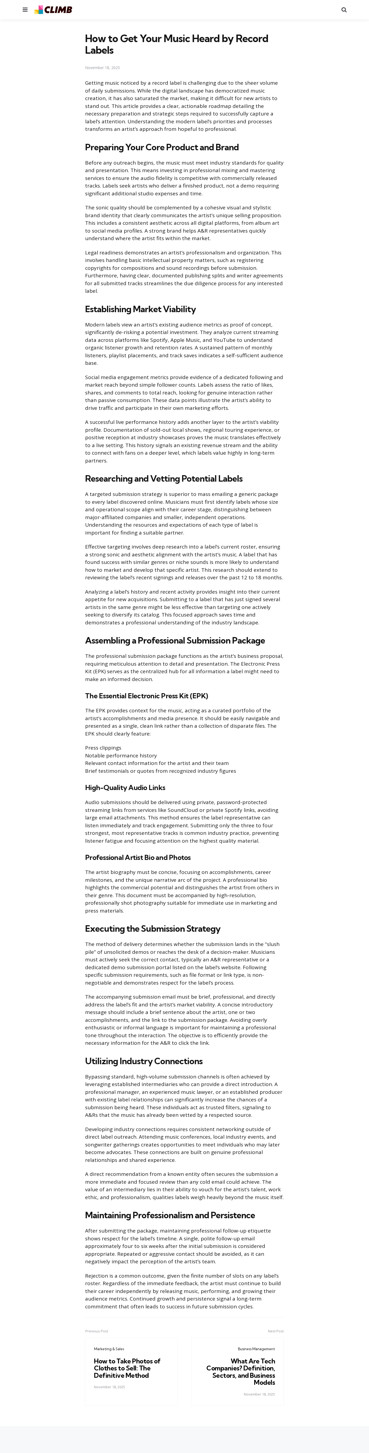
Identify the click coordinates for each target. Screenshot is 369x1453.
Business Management (256, 1349)
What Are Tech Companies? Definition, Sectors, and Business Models (240, 1371)
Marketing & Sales (109, 1349)
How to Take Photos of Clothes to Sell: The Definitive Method (127, 1368)
